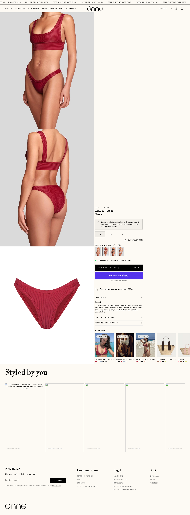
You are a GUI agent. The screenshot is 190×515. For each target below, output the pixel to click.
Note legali (118, 483)
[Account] (176, 8)
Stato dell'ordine (85, 476)
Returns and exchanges (106, 323)
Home (97, 207)
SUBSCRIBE (58, 480)
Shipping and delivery (105, 318)
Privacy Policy (56, 485)
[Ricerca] (171, 8)
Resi (78, 479)
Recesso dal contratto (87, 486)
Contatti (81, 483)
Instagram (154, 476)
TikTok (153, 479)
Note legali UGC (120, 479)
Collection (105, 207)
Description (100, 298)
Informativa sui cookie (123, 486)
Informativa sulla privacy (124, 490)
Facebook (154, 483)
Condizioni (118, 476)
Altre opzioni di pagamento (119, 280)
